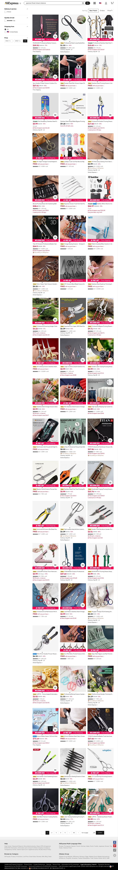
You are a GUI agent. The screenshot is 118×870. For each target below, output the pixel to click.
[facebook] (114, 842)
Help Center (8, 846)
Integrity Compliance (44, 848)
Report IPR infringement (44, 846)
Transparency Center (10, 849)
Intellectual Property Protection (14, 864)
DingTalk (68, 858)
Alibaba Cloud (93, 856)
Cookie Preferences (39, 864)
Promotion (19, 856)
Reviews (39, 856)
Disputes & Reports (17, 846)
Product (13, 856)
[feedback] (114, 850)
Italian (88, 846)
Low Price (26, 856)
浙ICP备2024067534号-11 (57, 868)
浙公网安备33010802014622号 (40, 868)
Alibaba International (103, 856)
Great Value (32, 856)
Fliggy (86, 856)
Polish (70, 848)
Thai (111, 846)
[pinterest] (114, 845)
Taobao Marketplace (84, 858)
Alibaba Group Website (65, 856)
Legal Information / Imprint (88, 864)
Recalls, (41, 849)
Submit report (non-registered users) (27, 849)
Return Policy (47, 849)
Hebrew (65, 848)
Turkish (96, 846)
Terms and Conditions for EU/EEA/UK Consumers (43, 866)
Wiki (43, 856)
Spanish (73, 846)
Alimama (81, 856)
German (83, 846)
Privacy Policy (28, 864)
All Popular (7, 856)
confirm (100, 833)
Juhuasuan (74, 858)
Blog (46, 856)
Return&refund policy (30, 846)
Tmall (91, 858)
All (7, 29)
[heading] (45, 43)
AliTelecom (62, 858)
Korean (107, 846)
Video (50, 856)
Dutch (92, 846)
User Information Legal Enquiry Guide (69, 866)
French (78, 846)
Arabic (61, 848)
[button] (20, 3)
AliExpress (76, 856)
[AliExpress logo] (11, 3)
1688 (107, 858)
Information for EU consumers (70, 864)
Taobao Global (98, 858)
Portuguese (67, 846)
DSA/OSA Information (10, 848)
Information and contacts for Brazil (28, 848)
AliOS (104, 858)
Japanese (101, 846)
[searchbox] (53, 3)
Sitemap (48, 864)
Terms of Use (56, 864)
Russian (61, 846)
